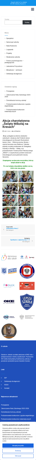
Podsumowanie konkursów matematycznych (16, 419)
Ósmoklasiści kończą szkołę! (11, 412)
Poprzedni (12, 227)
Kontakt (6, 388)
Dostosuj (18, 450)
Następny (20, 239)
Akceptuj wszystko (18, 445)
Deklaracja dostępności (12, 381)
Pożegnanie (5, 405)
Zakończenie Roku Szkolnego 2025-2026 (15, 408)
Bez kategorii (10, 230)
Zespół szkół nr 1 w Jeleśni (19, 2)
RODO (6, 385)
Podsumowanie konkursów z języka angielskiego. (17, 415)
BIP (5, 378)
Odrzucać (18, 456)
